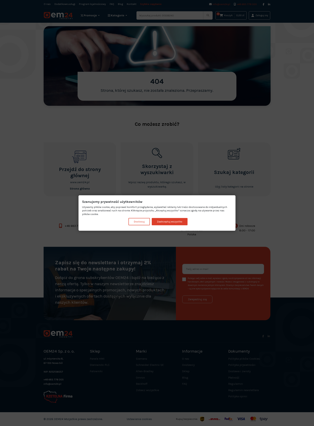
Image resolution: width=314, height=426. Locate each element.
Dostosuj (139, 221)
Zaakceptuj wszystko (169, 221)
